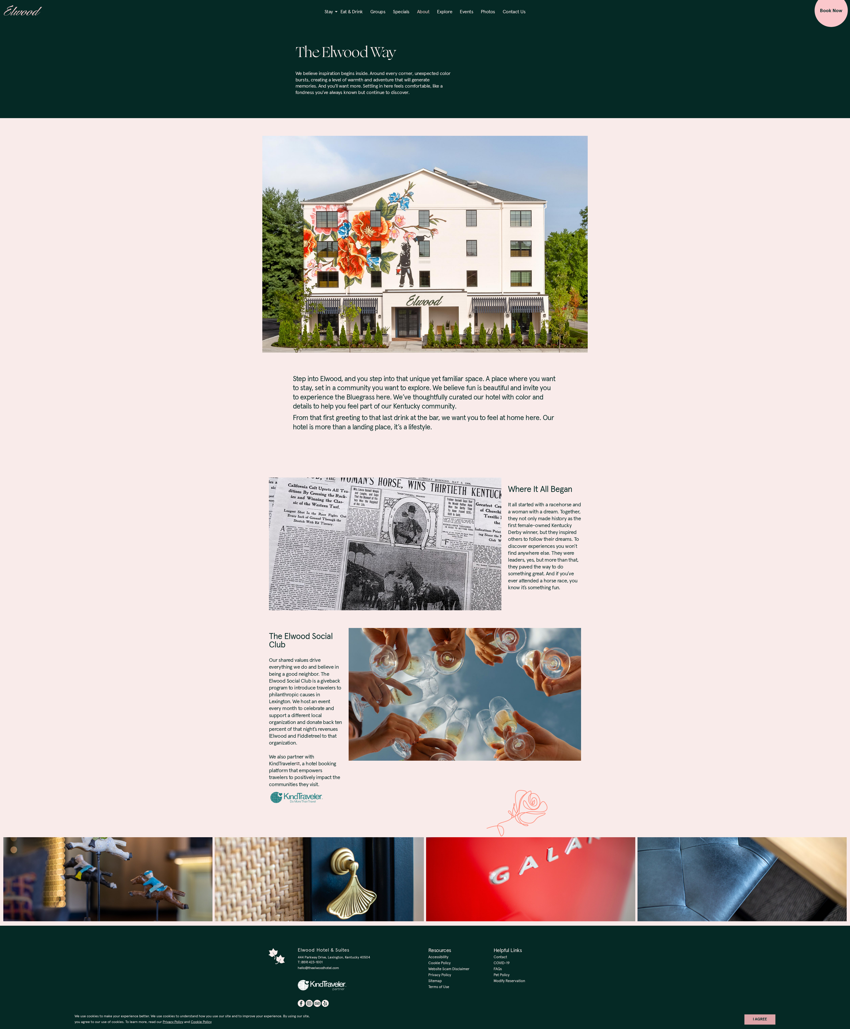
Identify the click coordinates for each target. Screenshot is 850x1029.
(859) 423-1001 (311, 962)
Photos (488, 12)
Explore (444, 12)
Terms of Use (438, 987)
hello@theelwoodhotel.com (318, 968)
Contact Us (514, 12)
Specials (401, 12)
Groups (378, 12)
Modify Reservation (509, 981)
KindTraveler (282, 763)
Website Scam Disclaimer (448, 969)
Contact (500, 957)
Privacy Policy (173, 1022)
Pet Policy (502, 975)
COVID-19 (502, 963)
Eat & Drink (351, 12)
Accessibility (438, 957)
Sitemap (435, 981)
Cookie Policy (201, 1022)
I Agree (760, 1019)
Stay (329, 12)
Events (466, 12)
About (423, 12)
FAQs (498, 969)
